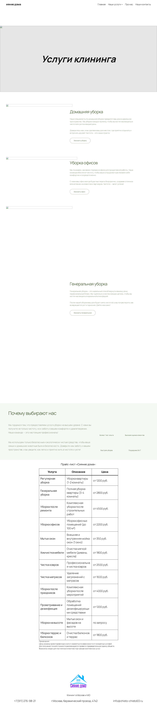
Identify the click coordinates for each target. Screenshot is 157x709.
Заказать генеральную (83, 313)
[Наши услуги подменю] (122, 4)
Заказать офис (79, 191)
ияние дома (13, 4)
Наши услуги (114, 4)
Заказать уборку (80, 140)
